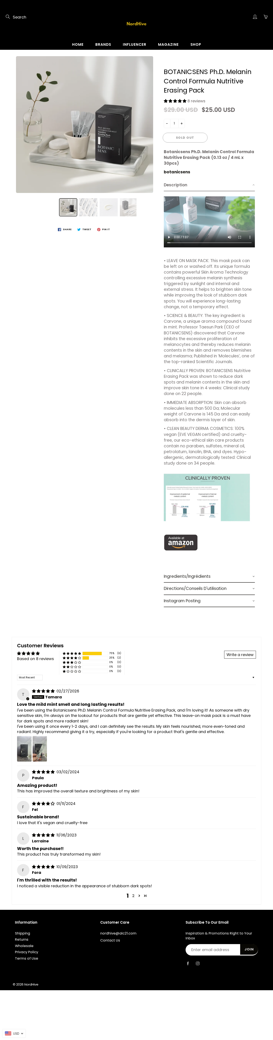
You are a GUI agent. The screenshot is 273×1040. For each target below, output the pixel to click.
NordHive (31, 984)
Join (249, 949)
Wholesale (24, 945)
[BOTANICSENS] (181, 542)
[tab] (209, 185)
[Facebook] (188, 963)
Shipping (22, 933)
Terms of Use (26, 958)
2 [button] (133, 895)
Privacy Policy (26, 952)
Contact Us (110, 940)
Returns (21, 939)
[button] (175, 101)
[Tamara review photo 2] (40, 749)
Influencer (134, 44)
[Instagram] (197, 963)
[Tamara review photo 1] (24, 749)
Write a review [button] (240, 654)
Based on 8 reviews (35, 658)
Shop (195, 44)
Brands (103, 44)
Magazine (168, 44)
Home (78, 44)
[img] (44, 691)
